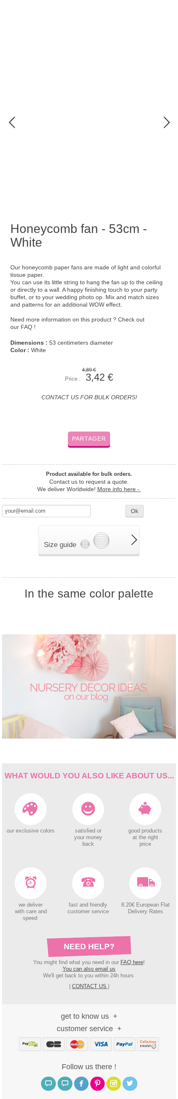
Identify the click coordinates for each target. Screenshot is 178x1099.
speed (30, 918)
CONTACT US (90, 986)
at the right (145, 837)
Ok (134, 511)
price (145, 844)
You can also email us (89, 969)
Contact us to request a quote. (89, 481)
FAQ (27, 327)
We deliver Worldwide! (89, 489)
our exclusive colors (31, 831)
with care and (31, 911)
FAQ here (131, 962)
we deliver (31, 905)
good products (145, 831)
